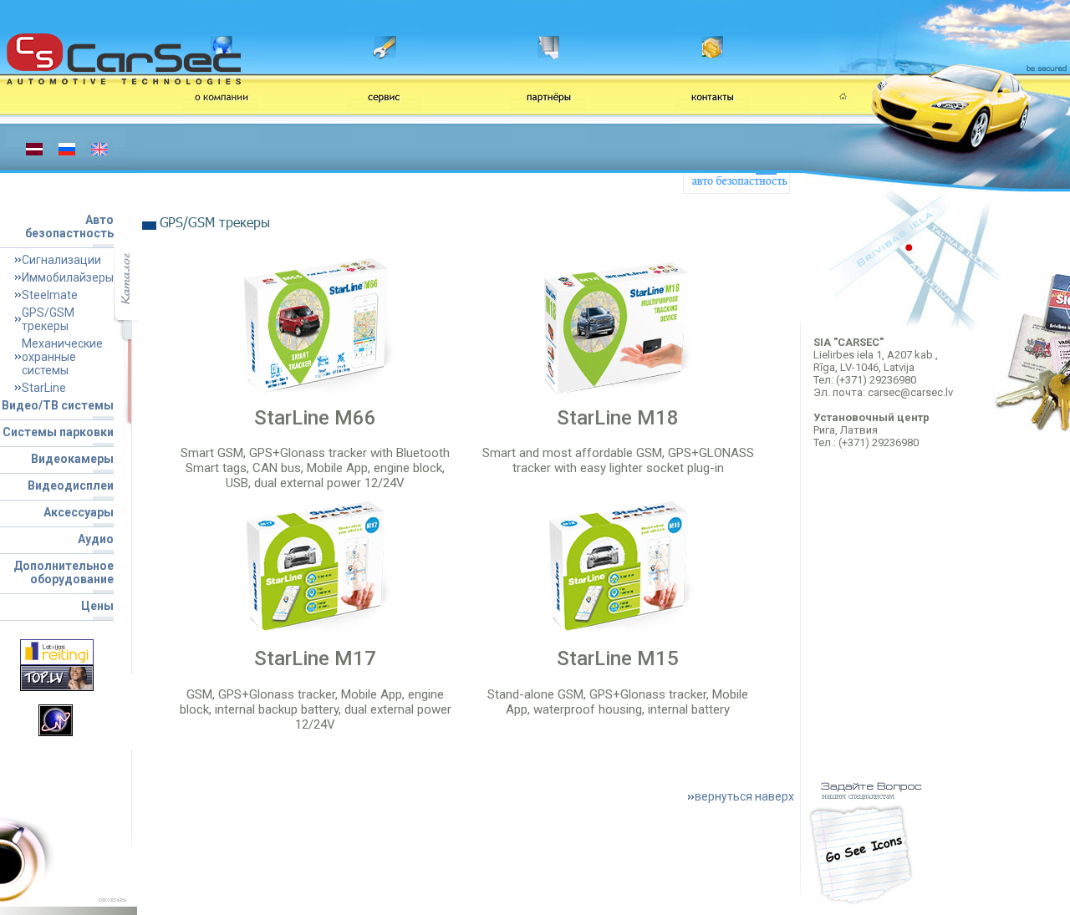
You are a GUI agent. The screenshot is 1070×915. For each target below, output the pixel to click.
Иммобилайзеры (68, 277)
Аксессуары (78, 512)
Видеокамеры (72, 458)
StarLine (44, 387)
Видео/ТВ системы (58, 405)
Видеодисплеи (71, 485)
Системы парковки (58, 432)
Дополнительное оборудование (63, 572)
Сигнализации (61, 260)
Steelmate (50, 295)
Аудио (96, 539)
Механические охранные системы (62, 357)
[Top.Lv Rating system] (57, 677)
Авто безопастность (69, 226)
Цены (97, 606)
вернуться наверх (744, 796)
